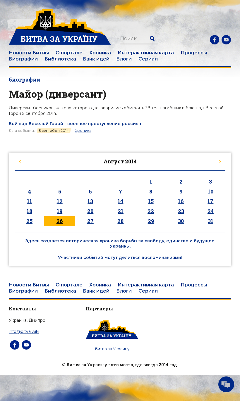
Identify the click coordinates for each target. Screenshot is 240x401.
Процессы (194, 53)
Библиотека (60, 59)
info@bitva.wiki (24, 331)
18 (29, 211)
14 (120, 201)
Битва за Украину (112, 348)
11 (29, 201)
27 (90, 220)
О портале (69, 53)
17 (210, 201)
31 (210, 220)
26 (59, 220)
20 (90, 211)
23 (181, 211)
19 (59, 211)
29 (151, 220)
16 (181, 201)
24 (211, 211)
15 (151, 201)
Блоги (124, 59)
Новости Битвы (29, 53)
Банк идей (96, 59)
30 (181, 220)
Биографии (23, 59)
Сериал (148, 59)
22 (151, 211)
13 (90, 201)
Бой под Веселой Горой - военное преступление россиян (75, 123)
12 (60, 201)
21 (121, 211)
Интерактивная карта (146, 53)
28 (120, 220)
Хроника (100, 53)
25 (29, 220)
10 (210, 191)
